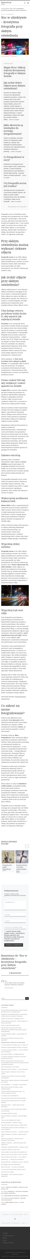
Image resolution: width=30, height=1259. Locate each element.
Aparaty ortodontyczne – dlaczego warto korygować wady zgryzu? (12, 1139)
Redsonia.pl (12, 1252)
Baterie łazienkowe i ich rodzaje (10, 1067)
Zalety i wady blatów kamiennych (10, 1025)
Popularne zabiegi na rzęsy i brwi (10, 1149)
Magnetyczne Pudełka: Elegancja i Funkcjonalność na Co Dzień (14, 1081)
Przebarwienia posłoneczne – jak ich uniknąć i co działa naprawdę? (14, 1022)
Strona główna (5, 8)
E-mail (7, 921)
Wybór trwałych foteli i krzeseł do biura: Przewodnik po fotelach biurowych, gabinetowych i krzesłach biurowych (15, 1062)
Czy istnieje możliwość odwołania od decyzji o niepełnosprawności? (13, 1057)
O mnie (4, 1240)
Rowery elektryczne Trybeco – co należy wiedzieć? (15, 1132)
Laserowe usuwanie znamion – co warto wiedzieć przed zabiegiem (14, 1050)
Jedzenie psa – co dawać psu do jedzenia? (12, 1159)
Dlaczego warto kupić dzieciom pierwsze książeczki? (12, 1039)
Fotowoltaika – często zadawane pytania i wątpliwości (12, 1175)
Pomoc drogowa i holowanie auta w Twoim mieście (13, 1072)
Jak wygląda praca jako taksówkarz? (11, 1164)
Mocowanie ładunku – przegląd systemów (12, 1054)
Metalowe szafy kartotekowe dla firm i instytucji (14, 1047)
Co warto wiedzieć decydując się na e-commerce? (14, 1045)
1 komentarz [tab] (15, 972)
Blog (11, 8)
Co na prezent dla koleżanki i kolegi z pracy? (13, 1169)
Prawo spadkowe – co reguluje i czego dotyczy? (14, 1084)
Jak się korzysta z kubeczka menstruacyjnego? (13, 1098)
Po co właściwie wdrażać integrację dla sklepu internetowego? (13, 1110)
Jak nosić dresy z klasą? (7, 1172)
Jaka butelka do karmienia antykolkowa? (16, 1195)
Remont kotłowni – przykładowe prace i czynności (15, 1162)
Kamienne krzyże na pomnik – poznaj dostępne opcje (14, 1116)
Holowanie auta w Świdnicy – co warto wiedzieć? (14, 1069)
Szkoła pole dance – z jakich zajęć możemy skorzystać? (12, 1105)
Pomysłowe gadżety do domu (9, 1113)
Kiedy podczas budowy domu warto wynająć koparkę (13, 1101)
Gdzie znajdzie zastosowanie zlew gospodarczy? (14, 1152)
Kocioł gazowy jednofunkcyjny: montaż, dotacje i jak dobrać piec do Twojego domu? (14, 1011)
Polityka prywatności (8, 1242)
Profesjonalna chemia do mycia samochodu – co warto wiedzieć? (14, 1128)
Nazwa (7, 914)
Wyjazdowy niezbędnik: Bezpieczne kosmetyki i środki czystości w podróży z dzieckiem (14, 1015)
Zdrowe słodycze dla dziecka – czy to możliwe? (14, 1157)
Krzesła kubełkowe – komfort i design (11, 1122)
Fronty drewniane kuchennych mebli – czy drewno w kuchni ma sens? (12, 1092)
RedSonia (6, 56)
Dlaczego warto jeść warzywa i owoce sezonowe (14, 1154)
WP (8, 1256)
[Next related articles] (27, 846)
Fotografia (5, 1233)
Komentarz (10, 902)
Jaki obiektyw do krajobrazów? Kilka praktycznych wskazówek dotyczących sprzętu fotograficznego (13, 1029)
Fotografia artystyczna (8, 1235)
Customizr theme (24, 1256)
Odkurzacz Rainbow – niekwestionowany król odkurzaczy (13, 1143)
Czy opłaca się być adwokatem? (9, 1095)
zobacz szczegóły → (15, 119)
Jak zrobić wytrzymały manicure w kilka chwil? (14, 1125)
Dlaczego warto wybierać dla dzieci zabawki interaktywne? (13, 1077)
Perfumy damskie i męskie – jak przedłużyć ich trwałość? (14, 1034)
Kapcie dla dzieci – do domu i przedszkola (12, 1167)
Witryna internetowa (14, 927)
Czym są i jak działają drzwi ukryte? (11, 1120)
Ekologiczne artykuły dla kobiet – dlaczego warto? (14, 1147)
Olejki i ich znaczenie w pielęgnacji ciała (12, 1018)
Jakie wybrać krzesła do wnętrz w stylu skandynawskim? (12, 1088)
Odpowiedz (8, 988)
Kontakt (5, 1238)
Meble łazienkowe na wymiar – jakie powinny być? (13, 1135)
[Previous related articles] (23, 846)
